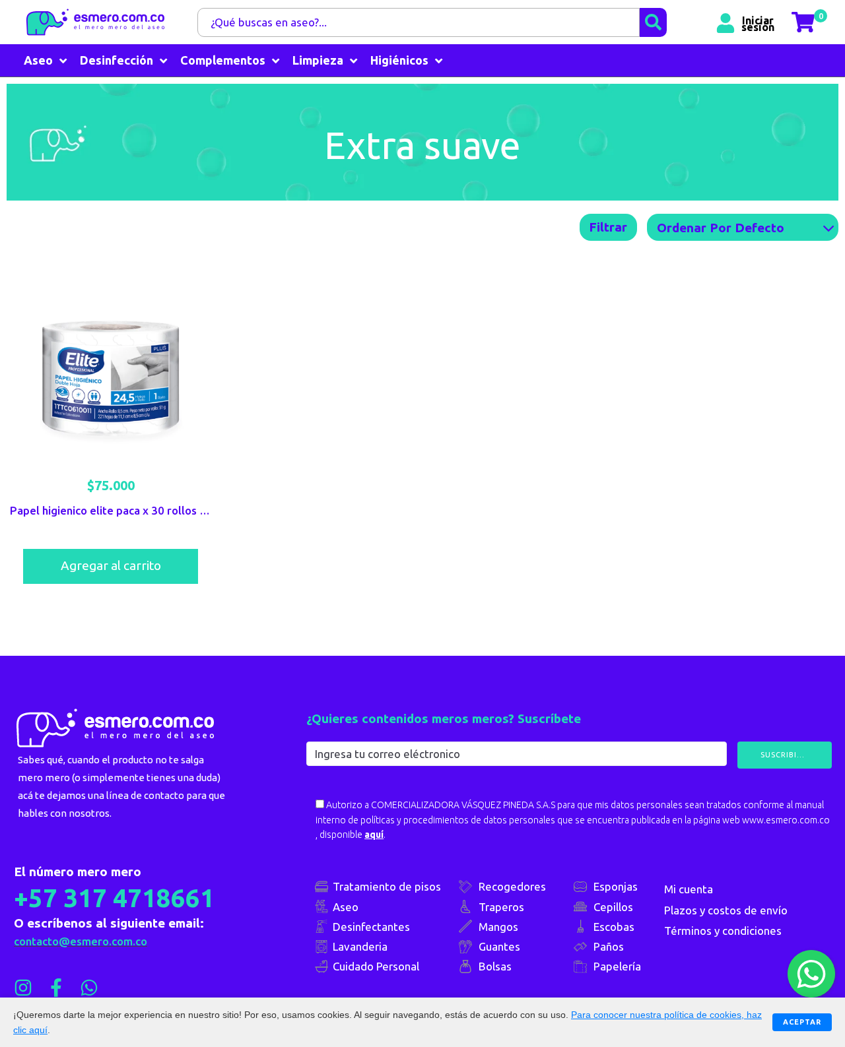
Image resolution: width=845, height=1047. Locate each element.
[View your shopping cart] (805, 22)
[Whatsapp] (89, 987)
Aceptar (802, 1022)
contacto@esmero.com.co (80, 941)
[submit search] (653, 22)
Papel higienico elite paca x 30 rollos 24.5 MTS (129, 510)
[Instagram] (23, 987)
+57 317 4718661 (114, 898)
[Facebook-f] (56, 987)
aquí (374, 834)
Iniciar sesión (757, 22)
